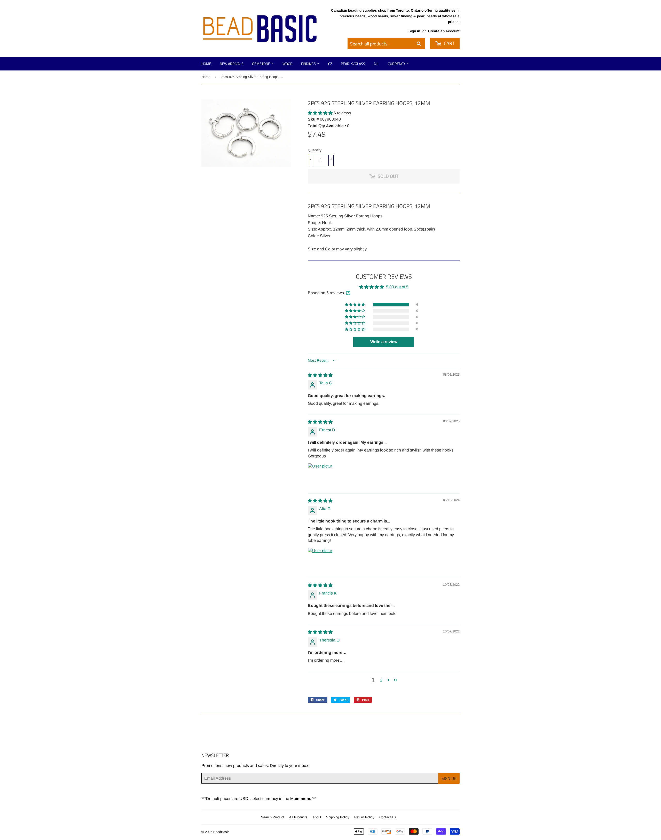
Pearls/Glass (353, 63)
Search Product (272, 817)
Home (206, 63)
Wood (287, 63)
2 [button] (381, 680)
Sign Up (449, 778)
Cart (448, 43)
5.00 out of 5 (397, 287)
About (316, 817)
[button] (321, 113)
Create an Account (444, 31)
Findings (309, 63)
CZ (330, 63)
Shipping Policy (337, 817)
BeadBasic (221, 832)
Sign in (414, 31)
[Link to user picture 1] (320, 475)
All (376, 63)
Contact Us (387, 817)
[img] (320, 375)
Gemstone (261, 63)
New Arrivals (231, 63)
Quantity (314, 150)
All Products (298, 817)
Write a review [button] (383, 341)
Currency (397, 63)
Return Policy (364, 817)
